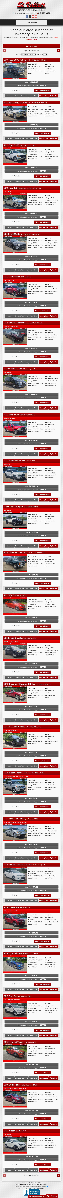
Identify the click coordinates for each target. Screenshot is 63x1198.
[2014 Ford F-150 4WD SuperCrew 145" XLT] (15, 832)
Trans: (30, 73)
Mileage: (30, 68)
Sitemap (34, 1186)
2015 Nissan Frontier (24, 773)
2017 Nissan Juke (15, 1131)
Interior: (47, 73)
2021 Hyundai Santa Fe (19, 460)
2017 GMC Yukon (17, 277)
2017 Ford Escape (17, 996)
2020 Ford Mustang (22, 234)
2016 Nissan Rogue (17, 907)
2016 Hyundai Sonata (21, 953)
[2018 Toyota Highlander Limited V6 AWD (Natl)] (15, 336)
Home (23, 1182)
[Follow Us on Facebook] (27, 16)
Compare (16, 90)
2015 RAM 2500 (25, 60)
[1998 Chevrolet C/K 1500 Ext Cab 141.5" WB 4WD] (15, 563)
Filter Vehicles (32, 46)
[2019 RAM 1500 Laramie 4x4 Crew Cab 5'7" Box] (15, 202)
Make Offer (33, 96)
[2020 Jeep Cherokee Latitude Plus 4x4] (15, 652)
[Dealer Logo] (31, 6)
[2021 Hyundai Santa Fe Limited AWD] (15, 474)
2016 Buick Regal (20, 1085)
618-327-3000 (44, 13)
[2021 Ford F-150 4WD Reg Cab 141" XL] (15, 156)
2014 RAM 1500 (22, 727)
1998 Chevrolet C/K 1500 (24, 552)
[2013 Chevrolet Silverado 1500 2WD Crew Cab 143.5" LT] (15, 694)
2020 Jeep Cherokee (20, 638)
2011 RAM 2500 (20, 414)
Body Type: (48, 66)
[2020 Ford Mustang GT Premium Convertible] (15, 244)
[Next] (58, 50)
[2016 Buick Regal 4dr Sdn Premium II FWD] (15, 1098)
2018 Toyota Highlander (23, 323)
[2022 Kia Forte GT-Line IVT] (15, 606)
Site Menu (31, 22)
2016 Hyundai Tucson (20, 1042)
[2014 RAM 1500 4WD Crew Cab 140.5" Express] (15, 740)
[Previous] (4, 50)
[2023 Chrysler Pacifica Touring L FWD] (15, 382)
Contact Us (32, 1182)
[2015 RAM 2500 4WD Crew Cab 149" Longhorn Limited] (15, 70)
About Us (27, 1182)
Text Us (54, 96)
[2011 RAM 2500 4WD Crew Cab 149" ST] (15, 428)
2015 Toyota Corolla (24, 865)
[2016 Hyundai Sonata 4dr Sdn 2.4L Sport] (15, 964)
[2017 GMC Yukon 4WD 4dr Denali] (15, 290)
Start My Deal (43, 96)
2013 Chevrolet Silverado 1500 (27, 684)
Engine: (30, 71)
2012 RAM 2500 (25, 102)
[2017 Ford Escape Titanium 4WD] (15, 1010)
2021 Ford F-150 (19, 145)
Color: (46, 68)
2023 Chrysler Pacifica (20, 368)
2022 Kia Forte (15, 595)
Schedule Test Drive (21, 96)
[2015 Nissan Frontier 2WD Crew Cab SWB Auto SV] (15, 786)
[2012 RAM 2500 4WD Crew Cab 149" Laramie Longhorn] (15, 113)
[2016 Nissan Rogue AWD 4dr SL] (15, 921)
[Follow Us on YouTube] (33, 16)
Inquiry (9, 96)
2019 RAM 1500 (23, 188)
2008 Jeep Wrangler (21, 506)
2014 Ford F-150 (21, 818)
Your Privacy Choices (40, 1186)
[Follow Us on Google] (36, 16)
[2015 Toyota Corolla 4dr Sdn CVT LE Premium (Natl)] (15, 875)
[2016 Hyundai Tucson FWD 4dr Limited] (15, 1052)
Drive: (46, 64)
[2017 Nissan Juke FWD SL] (15, 1144)
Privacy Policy (38, 1182)
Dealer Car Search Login (20, 1186)
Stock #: (30, 64)
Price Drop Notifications (42, 90)
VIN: (29, 66)
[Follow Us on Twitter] (30, 16)
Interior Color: (48, 71)
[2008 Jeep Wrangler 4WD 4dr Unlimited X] (15, 520)
